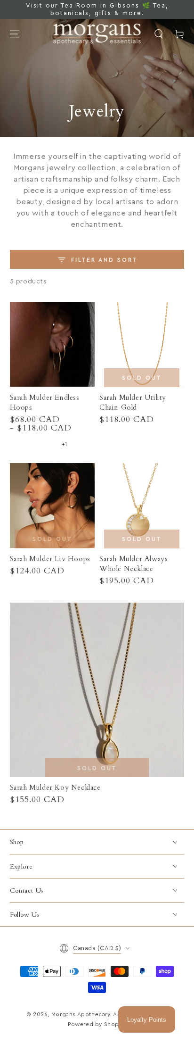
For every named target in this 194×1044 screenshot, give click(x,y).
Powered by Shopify (97, 1024)
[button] (158, 34)
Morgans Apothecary (80, 1014)
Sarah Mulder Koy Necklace (55, 787)
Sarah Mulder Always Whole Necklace (133, 563)
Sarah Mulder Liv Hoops (50, 558)
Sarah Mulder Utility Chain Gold (132, 402)
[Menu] (14, 34)
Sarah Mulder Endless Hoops (45, 402)
